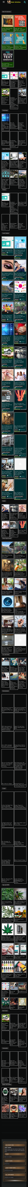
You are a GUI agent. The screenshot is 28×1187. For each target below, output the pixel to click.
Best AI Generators (6, 11)
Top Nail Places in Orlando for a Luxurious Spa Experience (5, 1115)
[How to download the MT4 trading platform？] (5, 75)
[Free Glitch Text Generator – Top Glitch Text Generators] (8, 56)
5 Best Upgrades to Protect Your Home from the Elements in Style (22, 1042)
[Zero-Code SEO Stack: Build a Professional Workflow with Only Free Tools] (14, 156)
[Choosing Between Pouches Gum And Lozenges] (8, 375)
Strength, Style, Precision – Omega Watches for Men (13, 1115)
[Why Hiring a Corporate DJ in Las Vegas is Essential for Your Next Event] (8, 700)
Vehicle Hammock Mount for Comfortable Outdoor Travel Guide (22, 1063)
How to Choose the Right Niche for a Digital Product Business (14, 181)
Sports (3, 979)
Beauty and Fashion (6, 1084)
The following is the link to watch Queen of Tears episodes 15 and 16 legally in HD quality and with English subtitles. (20, 765)
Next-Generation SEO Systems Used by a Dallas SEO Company (22, 100)
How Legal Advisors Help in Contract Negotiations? (5, 669)
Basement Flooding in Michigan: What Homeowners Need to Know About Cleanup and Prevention (7, 650)
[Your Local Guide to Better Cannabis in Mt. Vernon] (8, 894)
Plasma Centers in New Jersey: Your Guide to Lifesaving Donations (7, 449)
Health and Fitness (18, 277)
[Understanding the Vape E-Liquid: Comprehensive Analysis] (8, 949)
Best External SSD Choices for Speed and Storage (22, 142)
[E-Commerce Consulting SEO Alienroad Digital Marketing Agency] (22, 156)
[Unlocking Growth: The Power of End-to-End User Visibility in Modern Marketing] (5, 156)
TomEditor (22, 278)
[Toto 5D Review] (5, 1001)
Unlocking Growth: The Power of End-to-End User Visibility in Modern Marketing (5, 165)
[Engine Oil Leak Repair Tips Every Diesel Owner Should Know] (5, 1072)
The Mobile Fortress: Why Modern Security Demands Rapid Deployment (13, 143)
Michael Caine (4, 254)
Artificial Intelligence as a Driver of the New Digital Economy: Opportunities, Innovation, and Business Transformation (14, 102)
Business (4, 68)
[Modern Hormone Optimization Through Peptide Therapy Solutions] (8, 396)
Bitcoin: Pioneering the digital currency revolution (7, 880)
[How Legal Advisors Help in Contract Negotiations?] (5, 662)
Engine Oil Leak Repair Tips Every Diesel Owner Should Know (5, 1080)
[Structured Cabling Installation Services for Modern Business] (22, 117)
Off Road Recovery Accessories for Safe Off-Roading (5, 1063)
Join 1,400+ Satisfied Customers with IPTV (7, 746)
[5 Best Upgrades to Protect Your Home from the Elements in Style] (22, 1034)
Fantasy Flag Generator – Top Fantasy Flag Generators (7, 29)
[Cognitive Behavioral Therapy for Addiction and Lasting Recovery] (20, 375)
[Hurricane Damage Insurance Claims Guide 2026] (22, 218)
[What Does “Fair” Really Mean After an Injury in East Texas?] (5, 676)
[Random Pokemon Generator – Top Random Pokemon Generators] (8, 39)
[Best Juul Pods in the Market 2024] (20, 949)
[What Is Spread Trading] (20, 853)
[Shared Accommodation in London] (5, 1034)
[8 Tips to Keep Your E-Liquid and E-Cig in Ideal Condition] (8, 967)
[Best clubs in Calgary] (8, 776)
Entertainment (5, 691)
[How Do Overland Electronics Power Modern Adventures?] (14, 117)
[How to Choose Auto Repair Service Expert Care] (14, 1072)
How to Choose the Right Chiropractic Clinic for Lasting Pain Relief (20, 274)
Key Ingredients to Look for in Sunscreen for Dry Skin (22, 1098)
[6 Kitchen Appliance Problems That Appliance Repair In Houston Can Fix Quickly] (8, 621)
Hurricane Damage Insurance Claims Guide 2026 (22, 226)
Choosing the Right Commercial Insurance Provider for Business (5, 226)
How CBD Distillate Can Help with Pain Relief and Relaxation (20, 902)
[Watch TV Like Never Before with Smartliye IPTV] (20, 719)
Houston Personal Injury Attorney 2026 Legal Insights (13, 669)
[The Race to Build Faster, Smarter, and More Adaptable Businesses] (20, 464)
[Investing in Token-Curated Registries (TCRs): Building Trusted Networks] (8, 853)
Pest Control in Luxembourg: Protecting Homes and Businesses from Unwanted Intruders (20, 650)
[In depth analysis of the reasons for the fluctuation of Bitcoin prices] (8, 815)
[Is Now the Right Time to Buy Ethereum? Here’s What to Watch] (8, 798)
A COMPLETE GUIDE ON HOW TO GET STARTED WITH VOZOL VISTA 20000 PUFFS (20, 939)
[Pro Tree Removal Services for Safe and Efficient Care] (20, 308)
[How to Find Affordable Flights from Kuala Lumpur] (20, 418)
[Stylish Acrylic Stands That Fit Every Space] (22, 1108)
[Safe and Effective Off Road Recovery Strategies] (14, 1055)
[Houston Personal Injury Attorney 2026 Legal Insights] (14, 662)
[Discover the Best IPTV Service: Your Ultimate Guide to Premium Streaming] (8, 755)
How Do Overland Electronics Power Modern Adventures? (13, 125)
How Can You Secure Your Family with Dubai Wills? (22, 669)
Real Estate (4, 364)
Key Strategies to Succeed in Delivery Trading (6, 842)
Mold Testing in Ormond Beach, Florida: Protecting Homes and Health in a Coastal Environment (20, 611)
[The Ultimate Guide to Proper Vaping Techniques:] (20, 967)
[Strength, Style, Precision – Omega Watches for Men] (14, 1108)
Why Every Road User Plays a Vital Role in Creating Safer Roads (22, 83)
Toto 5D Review (5, 1007)
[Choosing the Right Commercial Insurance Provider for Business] (5, 218)
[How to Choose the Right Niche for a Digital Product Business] (14, 174)
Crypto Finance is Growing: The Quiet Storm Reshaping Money (20, 806)
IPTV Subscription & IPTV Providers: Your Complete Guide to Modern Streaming (7, 728)
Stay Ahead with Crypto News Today (20, 823)
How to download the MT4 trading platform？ (5, 82)
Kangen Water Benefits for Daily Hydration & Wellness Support (7, 592)
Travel (16, 429)
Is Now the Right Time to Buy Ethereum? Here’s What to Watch (7, 806)
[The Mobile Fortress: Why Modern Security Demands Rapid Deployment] (14, 135)
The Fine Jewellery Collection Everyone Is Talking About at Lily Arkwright (20, 338)
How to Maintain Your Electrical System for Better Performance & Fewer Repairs (7, 427)
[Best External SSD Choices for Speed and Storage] (22, 135)
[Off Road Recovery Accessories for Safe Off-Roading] (5, 1055)
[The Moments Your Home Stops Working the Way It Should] (8, 602)
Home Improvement (6, 298)
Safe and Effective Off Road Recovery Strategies (13, 1062)
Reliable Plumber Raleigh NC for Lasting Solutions (20, 592)
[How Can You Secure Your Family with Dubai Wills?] (22, 662)
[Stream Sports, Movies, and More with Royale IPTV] (20, 738)
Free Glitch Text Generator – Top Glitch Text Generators (7, 64)
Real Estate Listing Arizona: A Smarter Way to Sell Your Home (14, 1025)
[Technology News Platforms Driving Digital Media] (5, 135)
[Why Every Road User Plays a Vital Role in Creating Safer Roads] (22, 75)
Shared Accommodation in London (5, 1041)
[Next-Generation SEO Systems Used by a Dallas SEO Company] (22, 92)
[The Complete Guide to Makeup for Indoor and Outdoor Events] (8, 266)
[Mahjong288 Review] (22, 1001)
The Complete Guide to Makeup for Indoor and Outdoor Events (7, 274)
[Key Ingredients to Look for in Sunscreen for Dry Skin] (22, 1091)
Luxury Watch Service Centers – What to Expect (13, 1098)
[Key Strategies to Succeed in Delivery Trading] (8, 834)
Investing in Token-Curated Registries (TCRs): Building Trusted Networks (6, 862)
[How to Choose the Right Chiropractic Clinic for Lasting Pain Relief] (20, 266)
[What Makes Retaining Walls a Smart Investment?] (8, 287)
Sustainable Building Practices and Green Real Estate (13, 1042)
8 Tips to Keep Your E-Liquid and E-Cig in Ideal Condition (7, 975)
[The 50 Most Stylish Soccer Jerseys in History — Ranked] (5, 986)
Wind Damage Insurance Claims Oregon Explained (13, 225)
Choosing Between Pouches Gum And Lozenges (6, 383)
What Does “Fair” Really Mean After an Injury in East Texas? (5, 684)
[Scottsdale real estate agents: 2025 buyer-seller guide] (22, 1018)
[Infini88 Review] (22, 986)
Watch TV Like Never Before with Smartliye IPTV (20, 727)
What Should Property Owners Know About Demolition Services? (5, 100)
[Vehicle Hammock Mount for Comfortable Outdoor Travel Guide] (22, 1055)
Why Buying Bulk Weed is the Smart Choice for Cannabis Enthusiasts (7, 920)
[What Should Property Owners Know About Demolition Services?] (5, 92)
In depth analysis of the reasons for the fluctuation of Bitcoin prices (7, 824)
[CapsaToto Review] (14, 1001)
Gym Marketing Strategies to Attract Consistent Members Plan (19, 362)
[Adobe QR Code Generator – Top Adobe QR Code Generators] (20, 21)
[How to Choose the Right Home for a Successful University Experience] (14, 75)
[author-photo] (10, 252)
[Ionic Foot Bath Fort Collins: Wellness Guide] (20, 396)
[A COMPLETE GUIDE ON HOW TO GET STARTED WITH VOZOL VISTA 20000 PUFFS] (20, 929)
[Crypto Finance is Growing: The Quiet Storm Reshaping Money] (20, 798)
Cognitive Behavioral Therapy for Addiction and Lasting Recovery (20, 383)
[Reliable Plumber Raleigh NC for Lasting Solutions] (20, 584)
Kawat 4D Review (12, 992)
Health (3, 501)
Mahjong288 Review (21, 1008)
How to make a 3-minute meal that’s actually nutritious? (19, 493)
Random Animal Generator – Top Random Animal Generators (20, 47)
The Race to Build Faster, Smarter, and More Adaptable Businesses (19, 473)
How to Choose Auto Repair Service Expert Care (14, 1079)
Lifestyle (4, 277)
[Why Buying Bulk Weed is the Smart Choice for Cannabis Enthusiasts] (8, 912)
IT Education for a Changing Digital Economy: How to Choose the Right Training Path (5, 126)
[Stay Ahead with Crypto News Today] (20, 815)
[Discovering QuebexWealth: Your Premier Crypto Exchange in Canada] (20, 834)
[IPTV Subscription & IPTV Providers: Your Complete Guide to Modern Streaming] (8, 719)
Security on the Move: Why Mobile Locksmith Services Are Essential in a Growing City (20, 630)
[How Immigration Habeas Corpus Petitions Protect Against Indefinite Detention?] (14, 676)
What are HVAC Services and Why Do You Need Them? (7, 493)
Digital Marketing (6, 149)
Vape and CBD (5, 884)
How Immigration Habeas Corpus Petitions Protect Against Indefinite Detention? (13, 685)
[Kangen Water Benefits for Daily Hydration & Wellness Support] (8, 584)
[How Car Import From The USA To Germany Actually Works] (22, 1072)
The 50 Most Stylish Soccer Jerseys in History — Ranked (5, 994)
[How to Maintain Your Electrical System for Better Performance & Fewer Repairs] (8, 418)
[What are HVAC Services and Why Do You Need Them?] (8, 485)
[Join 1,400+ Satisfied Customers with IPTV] (8, 738)
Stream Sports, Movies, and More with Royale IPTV (20, 746)
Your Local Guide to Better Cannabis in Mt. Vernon (7, 902)
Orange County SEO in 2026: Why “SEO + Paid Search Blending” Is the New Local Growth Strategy (5, 183)
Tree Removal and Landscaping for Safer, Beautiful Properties (20, 574)
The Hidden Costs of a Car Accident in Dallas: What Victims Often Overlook (22, 684)
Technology (5, 110)
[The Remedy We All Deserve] (20, 912)
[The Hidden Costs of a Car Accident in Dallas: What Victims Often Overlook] (22, 676)
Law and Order (5, 654)
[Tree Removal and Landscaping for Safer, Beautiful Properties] (20, 565)
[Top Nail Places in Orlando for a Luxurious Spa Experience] (5, 1108)
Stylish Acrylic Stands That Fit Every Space (22, 1115)
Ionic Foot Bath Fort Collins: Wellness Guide (20, 404)
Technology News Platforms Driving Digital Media (5, 142)
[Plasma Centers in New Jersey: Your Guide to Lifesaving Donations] (8, 441)
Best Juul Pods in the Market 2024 (20, 957)
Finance (4, 189)
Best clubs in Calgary (7, 783)
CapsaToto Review (12, 1008)
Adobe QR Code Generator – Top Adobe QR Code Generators (20, 29)
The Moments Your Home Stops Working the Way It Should (7, 610)
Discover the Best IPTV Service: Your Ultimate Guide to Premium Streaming (7, 764)
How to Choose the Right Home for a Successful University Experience (14, 83)
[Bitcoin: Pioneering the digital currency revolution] (8, 871)
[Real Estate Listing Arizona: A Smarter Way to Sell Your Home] (14, 1018)
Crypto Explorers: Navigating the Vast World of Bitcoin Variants (19, 880)
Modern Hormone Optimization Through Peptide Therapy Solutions (7, 405)
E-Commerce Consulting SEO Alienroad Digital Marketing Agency (22, 164)
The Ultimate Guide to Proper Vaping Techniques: (20, 975)
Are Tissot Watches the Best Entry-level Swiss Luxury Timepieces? (5, 1099)
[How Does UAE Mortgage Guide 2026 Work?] (22, 197)
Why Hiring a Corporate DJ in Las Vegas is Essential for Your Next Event (7, 709)
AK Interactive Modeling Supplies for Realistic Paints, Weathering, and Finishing (20, 709)
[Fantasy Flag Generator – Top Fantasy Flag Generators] (8, 21)
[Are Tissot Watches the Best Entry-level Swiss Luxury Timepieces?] (5, 1091)
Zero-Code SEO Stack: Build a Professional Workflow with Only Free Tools (14, 164)
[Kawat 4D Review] (14, 986)
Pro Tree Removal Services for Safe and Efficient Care (20, 316)
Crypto (4, 788)
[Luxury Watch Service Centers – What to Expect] (14, 1091)
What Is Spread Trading (20, 860)
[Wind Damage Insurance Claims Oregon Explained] (14, 218)
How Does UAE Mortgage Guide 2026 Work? (22, 203)
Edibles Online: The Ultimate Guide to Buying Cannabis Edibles (7, 938)
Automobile (5, 1048)
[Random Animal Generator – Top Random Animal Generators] (20, 39)
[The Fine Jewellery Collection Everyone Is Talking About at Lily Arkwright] (20, 329)
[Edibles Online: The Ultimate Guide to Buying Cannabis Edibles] (8, 929)
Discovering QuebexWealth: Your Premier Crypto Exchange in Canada (19, 843)
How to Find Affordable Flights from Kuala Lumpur (20, 427)
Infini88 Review (22, 991)
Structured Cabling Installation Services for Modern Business (21, 125)
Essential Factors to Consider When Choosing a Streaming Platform (20, 784)
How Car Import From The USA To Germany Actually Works (22, 1080)
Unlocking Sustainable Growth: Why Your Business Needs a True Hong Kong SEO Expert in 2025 (22, 183)
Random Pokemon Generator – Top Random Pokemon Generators (7, 47)
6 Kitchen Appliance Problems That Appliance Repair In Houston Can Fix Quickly (7, 630)
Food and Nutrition (19, 496)
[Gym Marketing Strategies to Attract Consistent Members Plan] (20, 353)
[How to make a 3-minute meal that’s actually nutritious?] (20, 485)
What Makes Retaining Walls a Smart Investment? (7, 295)
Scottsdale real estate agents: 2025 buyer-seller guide (22, 1025)
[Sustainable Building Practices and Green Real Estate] (14, 1034)
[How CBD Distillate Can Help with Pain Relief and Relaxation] (20, 894)
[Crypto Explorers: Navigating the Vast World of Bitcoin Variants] (20, 871)
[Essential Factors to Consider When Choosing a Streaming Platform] (20, 776)
